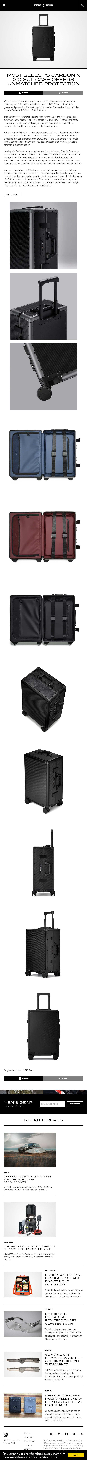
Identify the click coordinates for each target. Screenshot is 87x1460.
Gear (48, 1350)
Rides (6, 1172)
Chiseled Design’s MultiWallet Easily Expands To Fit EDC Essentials (63, 1400)
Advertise (29, 1441)
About (27, 1433)
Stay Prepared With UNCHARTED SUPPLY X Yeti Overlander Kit (29, 1248)
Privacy (27, 1445)
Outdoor (8, 1242)
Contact (28, 1437)
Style (48, 1309)
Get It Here (12, 194)
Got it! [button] (75, 1455)
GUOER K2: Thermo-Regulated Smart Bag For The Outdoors (63, 1280)
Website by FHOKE (9, 1443)
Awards (27, 1449)
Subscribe (75, 1104)
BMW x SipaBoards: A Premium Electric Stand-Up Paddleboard (27, 1179)
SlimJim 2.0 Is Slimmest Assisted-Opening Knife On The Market (64, 1360)
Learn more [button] (54, 1457)
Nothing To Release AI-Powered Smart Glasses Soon (60, 1319)
